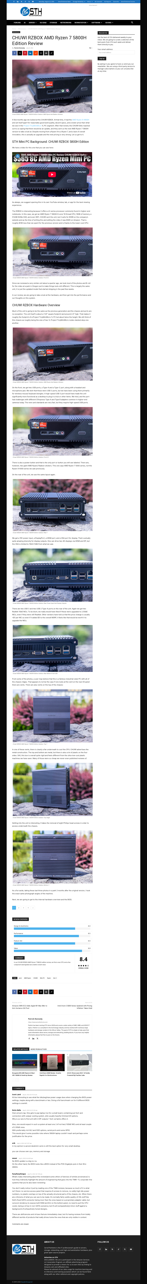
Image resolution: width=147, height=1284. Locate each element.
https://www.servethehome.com (38, 1022)
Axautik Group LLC (27, 1282)
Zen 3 (55, 978)
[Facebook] (14, 1)
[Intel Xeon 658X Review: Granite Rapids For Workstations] (52, 1062)
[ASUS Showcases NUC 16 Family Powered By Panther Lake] (79, 1062)
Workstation (80, 22)
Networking (65, 22)
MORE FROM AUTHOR (39, 1049)
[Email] (41, 53)
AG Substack (98, 1)
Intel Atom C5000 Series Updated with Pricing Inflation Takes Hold (75, 1007)
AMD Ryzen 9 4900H (80, 120)
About (89, 1)
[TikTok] (25, 1)
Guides (108, 22)
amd (20, 978)
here (89, 1272)
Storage (53, 22)
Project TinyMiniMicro (32, 126)
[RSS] (21, 1)
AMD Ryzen (27, 978)
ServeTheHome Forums (128, 1)
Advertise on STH (51, 1257)
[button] (132, 23)
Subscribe (116, 1)
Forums (17, 22)
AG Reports (107, 1)
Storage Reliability (78, 1)
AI (25, 22)
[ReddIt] (35, 53)
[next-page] (17, 1079)
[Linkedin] (17, 1)
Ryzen (49, 978)
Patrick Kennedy (19, 48)
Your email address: (105, 49)
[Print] (46, 53)
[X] (29, 1)
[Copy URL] (51, 53)
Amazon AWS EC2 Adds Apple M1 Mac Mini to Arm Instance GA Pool (29, 1007)
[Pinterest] (25, 53)
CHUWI (35, 978)
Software (96, 22)
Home (14, 29)
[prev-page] (13, 1079)
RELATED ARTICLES (21, 1049)
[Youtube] (33, 1)
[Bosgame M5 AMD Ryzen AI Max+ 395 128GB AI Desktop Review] (24, 1062)
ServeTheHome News (64, 1)
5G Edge (43, 22)
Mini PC (42, 978)
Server (32, 22)
